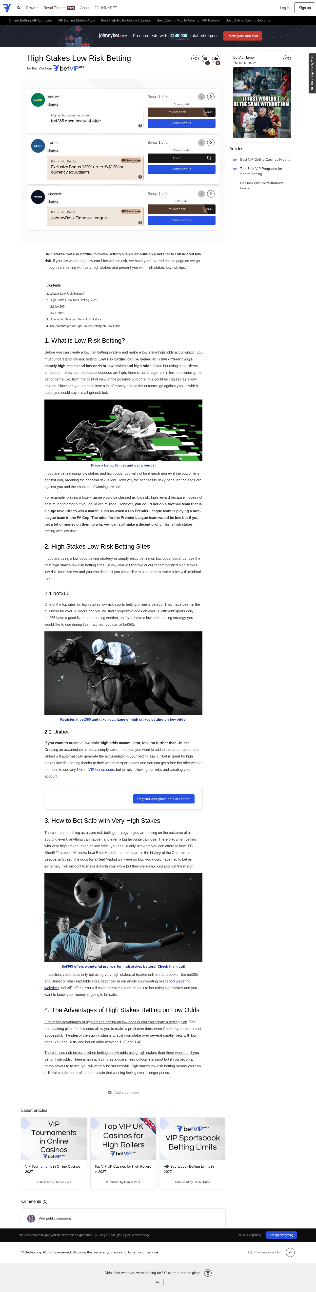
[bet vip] (7, 8)
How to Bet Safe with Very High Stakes (75, 319)
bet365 (60, 306)
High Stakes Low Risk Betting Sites (73, 300)
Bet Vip (38, 68)
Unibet (59, 313)
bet (158, 1282)
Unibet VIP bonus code (95, 769)
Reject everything (249, 1235)
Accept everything (282, 1235)
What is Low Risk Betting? (67, 293)
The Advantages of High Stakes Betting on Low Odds (85, 326)
